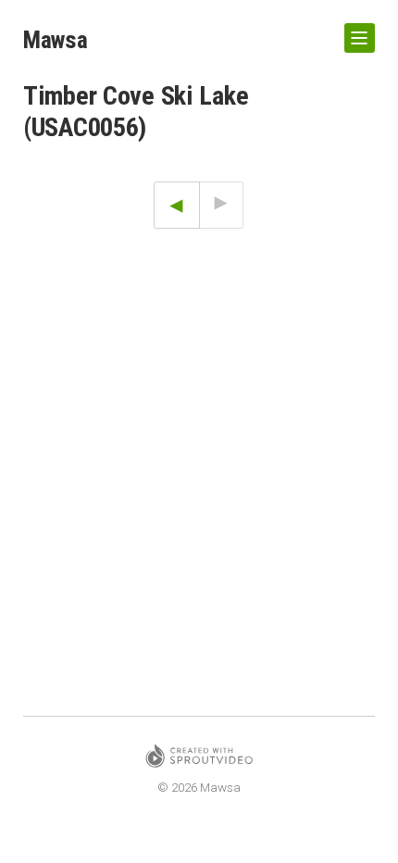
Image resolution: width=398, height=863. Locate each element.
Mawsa (55, 40)
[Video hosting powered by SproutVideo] (199, 759)
